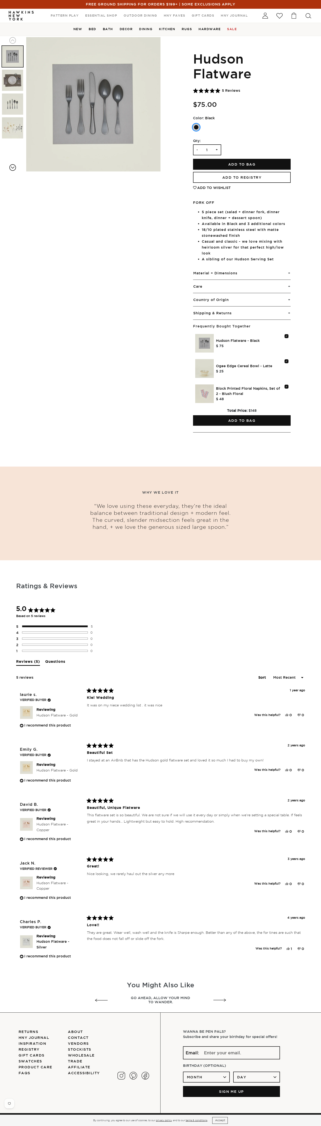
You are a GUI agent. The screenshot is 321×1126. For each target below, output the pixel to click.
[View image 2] (13, 80)
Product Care (35, 1067)
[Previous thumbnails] (12, 40)
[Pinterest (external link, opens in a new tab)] (133, 1075)
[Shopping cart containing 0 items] (294, 16)
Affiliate (79, 1067)
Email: (192, 1052)
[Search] (308, 16)
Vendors (78, 1043)
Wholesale (81, 1055)
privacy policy (164, 1120)
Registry (29, 1049)
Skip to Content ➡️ (18, 18)
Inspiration (32, 1043)
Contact (78, 1038)
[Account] (265, 16)
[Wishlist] (279, 16)
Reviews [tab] (28, 662)
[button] (216, 90)
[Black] (196, 127)
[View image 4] (13, 128)
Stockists (79, 1049)
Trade (75, 1061)
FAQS (24, 1073)
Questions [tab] (55, 662)
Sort (262, 677)
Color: (198, 118)
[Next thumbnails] (12, 167)
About (75, 1032)
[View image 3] (13, 104)
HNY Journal (34, 1038)
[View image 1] (13, 56)
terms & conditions (196, 1120)
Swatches (30, 1061)
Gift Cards (32, 1055)
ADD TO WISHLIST (214, 188)
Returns (28, 1032)
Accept (220, 1120)
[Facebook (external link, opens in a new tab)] (145, 1075)
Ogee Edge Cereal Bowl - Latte (244, 366)
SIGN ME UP (231, 1091)
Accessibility (84, 1073)
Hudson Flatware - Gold (57, 715)
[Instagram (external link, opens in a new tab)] (121, 1075)
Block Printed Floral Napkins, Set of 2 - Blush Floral (248, 391)
